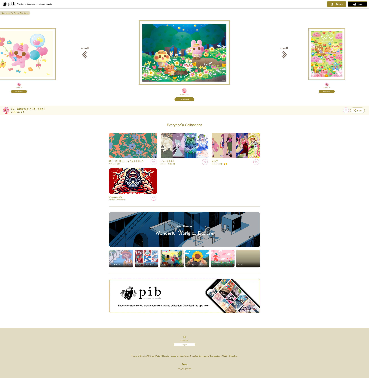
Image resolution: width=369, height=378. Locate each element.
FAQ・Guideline (230, 356)
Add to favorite (18, 91)
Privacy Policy (154, 356)
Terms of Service (139, 356)
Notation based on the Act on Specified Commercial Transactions (192, 356)
